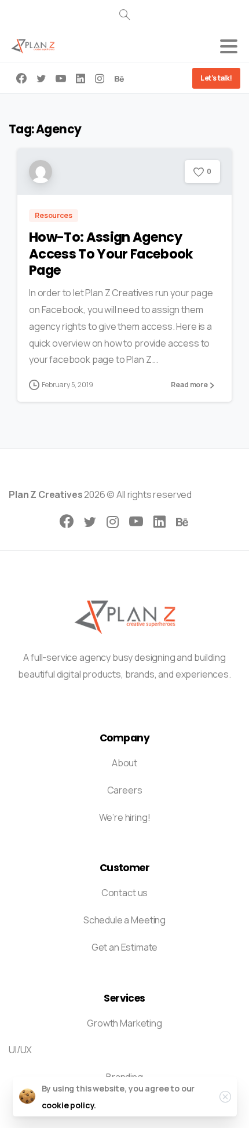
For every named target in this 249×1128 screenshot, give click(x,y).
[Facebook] (21, 78)
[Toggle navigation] (228, 46)
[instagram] (99, 78)
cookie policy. (69, 1105)
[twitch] (119, 78)
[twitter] (41, 78)
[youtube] (61, 78)
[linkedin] (80, 78)
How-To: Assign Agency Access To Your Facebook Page (111, 254)
